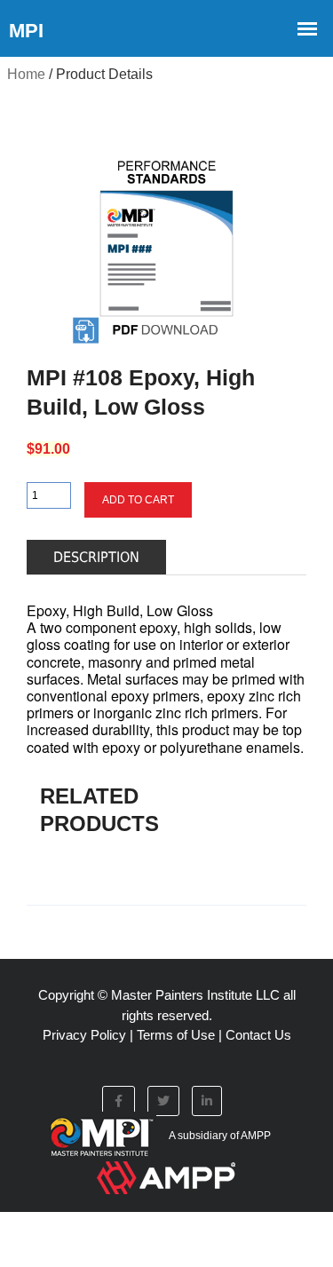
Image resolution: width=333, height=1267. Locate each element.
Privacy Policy (84, 1034)
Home (26, 74)
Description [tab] (96, 557)
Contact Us (258, 1034)
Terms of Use (176, 1034)
